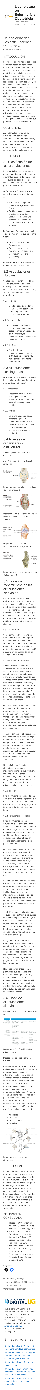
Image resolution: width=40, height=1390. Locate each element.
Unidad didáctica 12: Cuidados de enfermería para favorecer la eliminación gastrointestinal (19, 1356)
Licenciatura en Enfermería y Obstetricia (25, 12)
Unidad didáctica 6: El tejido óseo (21, 1282)
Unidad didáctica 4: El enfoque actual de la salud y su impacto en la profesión (19, 1381)
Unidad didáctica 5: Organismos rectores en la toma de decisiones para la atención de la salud (19, 1372)
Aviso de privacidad (13, 1326)
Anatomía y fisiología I (15, 1278)
